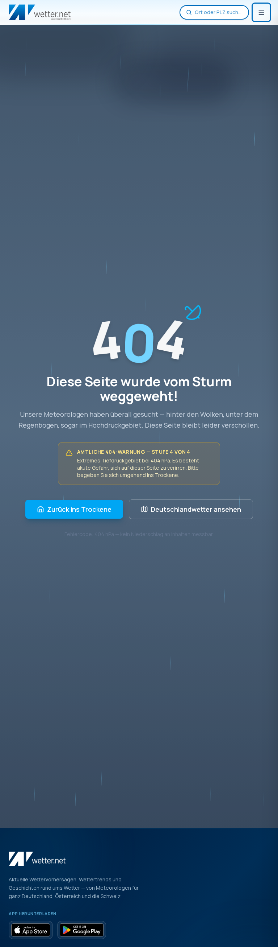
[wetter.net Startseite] (40, 12)
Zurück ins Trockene (79, 509)
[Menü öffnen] (261, 12)
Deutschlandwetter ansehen (196, 509)
